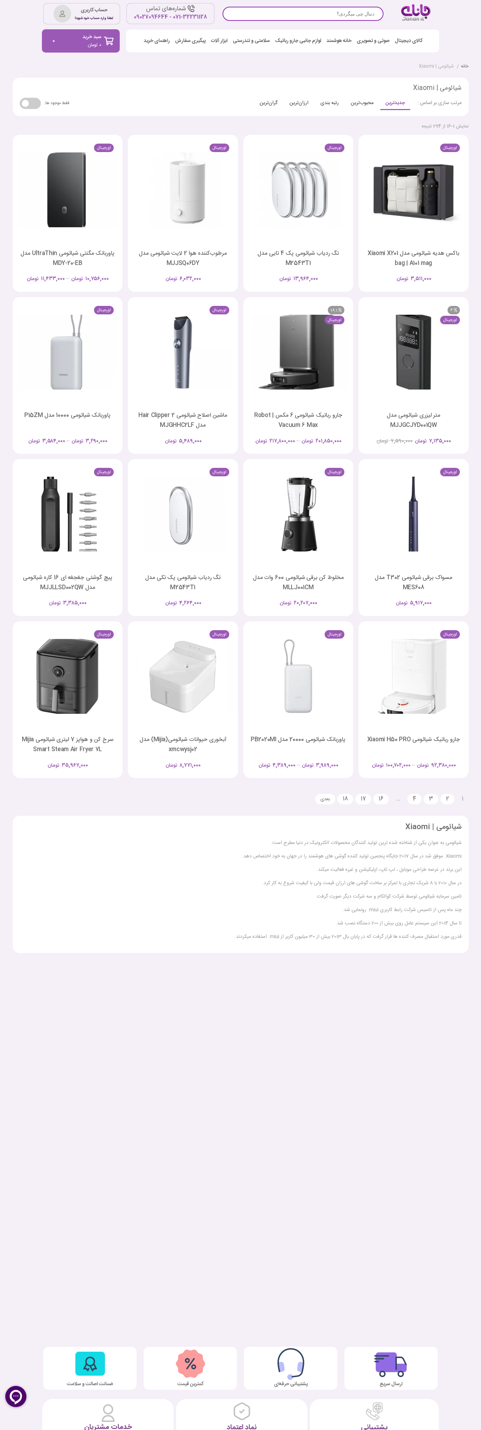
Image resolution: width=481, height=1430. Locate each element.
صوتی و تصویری (373, 41)
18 (345, 799)
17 (363, 799)
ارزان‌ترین (298, 103)
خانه (465, 66)
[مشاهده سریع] (420, 273)
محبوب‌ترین (362, 103)
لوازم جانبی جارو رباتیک (298, 41)
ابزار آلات (219, 41)
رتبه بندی (329, 103)
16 (381, 799)
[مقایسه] (406, 273)
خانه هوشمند (338, 41)
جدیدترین (395, 103)
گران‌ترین (268, 103)
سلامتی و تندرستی (251, 41)
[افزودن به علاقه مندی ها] (393, 273)
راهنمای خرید (157, 41)
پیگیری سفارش (190, 41)
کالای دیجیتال (409, 41)
